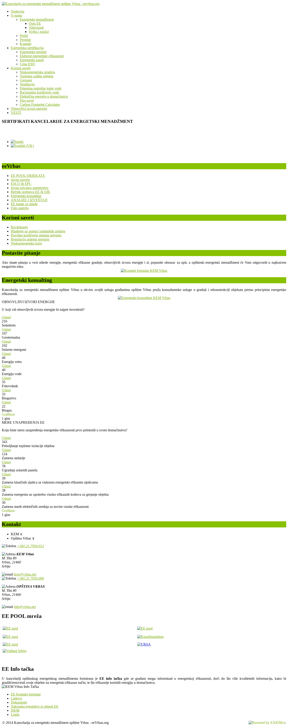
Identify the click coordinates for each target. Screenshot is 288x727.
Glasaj (6, 317)
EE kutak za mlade (24, 204)
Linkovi (16, 698)
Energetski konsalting (26, 196)
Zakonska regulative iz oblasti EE (34, 706)
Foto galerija (20, 208)
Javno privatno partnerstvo (29, 188)
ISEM (15, 710)
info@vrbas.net (25, 607)
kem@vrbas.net (25, 574)
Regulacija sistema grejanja (30, 239)
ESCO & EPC (21, 184)
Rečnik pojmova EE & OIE (30, 192)
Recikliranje (19, 227)
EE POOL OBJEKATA (28, 176)
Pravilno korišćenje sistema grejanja (36, 235)
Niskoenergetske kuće (26, 243)
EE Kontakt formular (26, 694)
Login (15, 714)
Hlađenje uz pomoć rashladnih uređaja (38, 231)
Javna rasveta (20, 180)
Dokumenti (19, 702)
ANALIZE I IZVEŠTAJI (29, 200)
